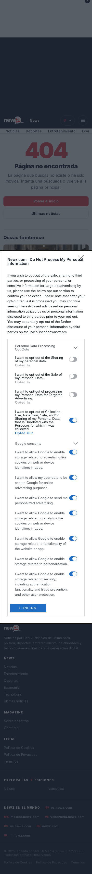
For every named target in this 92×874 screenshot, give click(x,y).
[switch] (73, 359)
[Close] (82, 260)
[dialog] (46, 436)
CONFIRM (28, 608)
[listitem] (46, 347)
